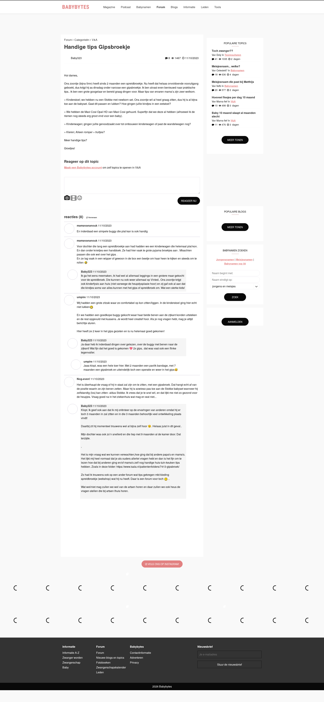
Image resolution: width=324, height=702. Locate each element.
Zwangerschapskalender (145, 14)
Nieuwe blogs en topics (110, 657)
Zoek (235, 297)
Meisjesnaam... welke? (226, 66)
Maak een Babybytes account (83, 167)
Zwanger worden (72, 657)
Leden (205, 7)
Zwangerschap (71, 662)
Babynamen (143, 7)
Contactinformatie (140, 653)
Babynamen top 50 (235, 263)
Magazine (109, 7)
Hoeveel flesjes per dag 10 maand (233, 97)
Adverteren (136, 657)
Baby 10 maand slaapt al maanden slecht (234, 114)
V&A (167, 14)
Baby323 (86, 271)
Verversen (92, 217)
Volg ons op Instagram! (163, 564)
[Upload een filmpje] (73, 198)
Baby (65, 667)
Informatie (189, 7)
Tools (217, 7)
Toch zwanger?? (222, 51)
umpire (81, 297)
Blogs (174, 7)
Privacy (134, 662)
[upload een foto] (67, 198)
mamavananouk (87, 225)
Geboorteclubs (203, 14)
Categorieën (119, 14)
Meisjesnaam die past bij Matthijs (233, 82)
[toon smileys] (79, 198)
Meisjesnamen (244, 259)
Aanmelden (235, 321)
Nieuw (103, 14)
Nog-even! (83, 379)
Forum (161, 7)
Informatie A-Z (70, 653)
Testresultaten (233, 55)
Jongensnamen (225, 259)
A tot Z (221, 14)
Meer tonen (235, 140)
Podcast (126, 7)
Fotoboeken (183, 14)
